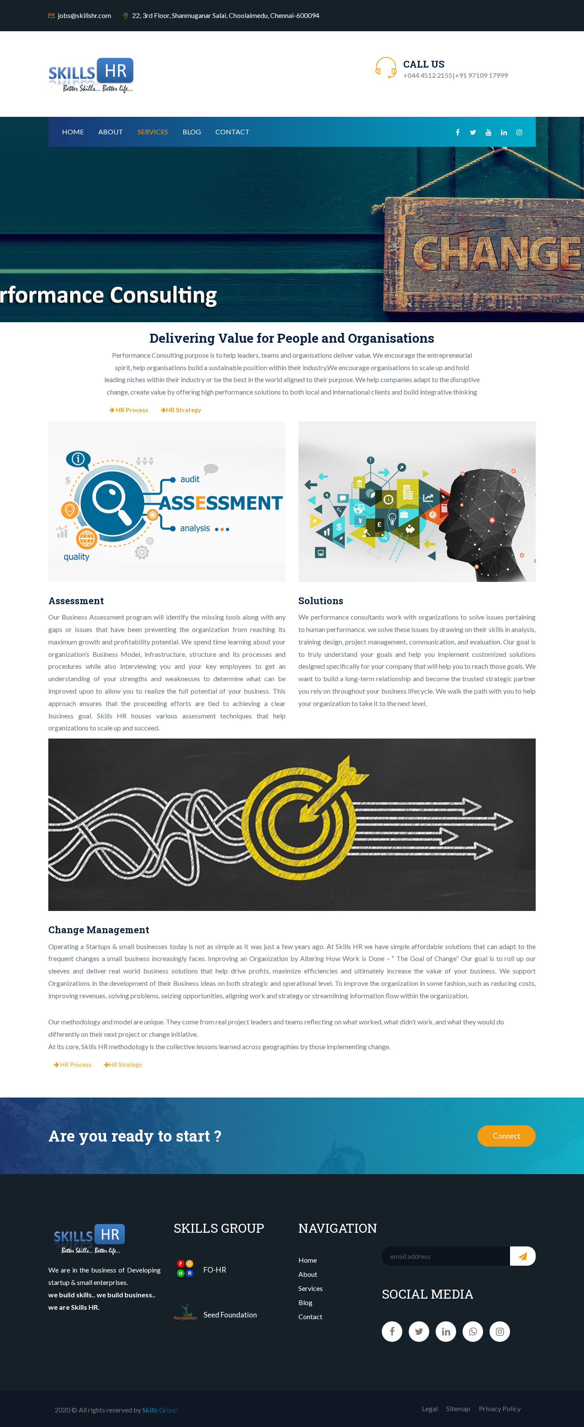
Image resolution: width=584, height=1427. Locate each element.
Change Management (98, 929)
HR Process (75, 1064)
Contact (232, 132)
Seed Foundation (230, 1314)
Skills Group (160, 1410)
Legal (430, 1408)
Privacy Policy (500, 1408)
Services (153, 132)
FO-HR (215, 1269)
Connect (506, 1135)
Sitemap (458, 1408)
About (110, 132)
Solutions (320, 600)
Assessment (76, 600)
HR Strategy (125, 1064)
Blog (192, 132)
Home (73, 132)
